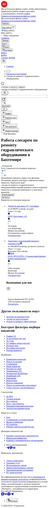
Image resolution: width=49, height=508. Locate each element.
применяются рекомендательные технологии (23, 478)
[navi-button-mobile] (3, 61)
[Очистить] (4, 93)
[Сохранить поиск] (3, 100)
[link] (5, 46)
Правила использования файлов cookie (18, 21)
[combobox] (13, 87)
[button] (4, 53)
